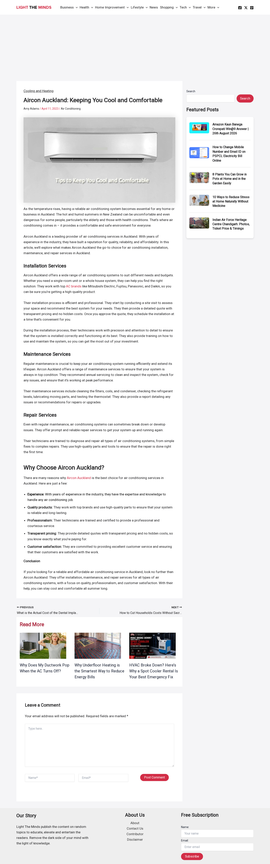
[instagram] (252, 7)
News (154, 7)
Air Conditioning (71, 108)
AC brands (73, 286)
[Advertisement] (135, 44)
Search (190, 91)
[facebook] (240, 7)
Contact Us (135, 828)
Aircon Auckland (79, 478)
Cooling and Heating (39, 91)
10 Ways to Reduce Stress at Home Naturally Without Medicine (230, 201)
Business (67, 7)
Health (84, 7)
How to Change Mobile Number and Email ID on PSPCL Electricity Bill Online (228, 153)
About (134, 823)
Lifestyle (137, 7)
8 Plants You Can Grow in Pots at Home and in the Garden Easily (229, 178)
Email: (185, 840)
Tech (183, 7)
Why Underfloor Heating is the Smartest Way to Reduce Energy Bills (99, 671)
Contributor (135, 834)
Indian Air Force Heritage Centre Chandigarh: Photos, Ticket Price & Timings (231, 224)
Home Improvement (110, 7)
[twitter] (246, 7)
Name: (185, 827)
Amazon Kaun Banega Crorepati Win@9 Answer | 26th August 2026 (230, 128)
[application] (76, 7)
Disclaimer (135, 839)
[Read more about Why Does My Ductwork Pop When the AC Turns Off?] (43, 645)
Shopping (167, 7)
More (211, 7)
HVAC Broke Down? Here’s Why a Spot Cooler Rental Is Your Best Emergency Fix (153, 671)
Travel (197, 7)
